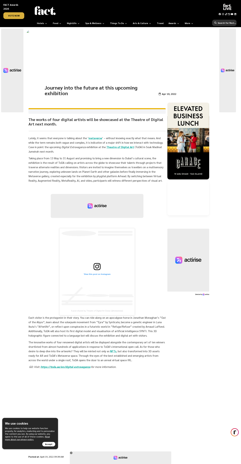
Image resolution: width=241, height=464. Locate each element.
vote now (14, 15)
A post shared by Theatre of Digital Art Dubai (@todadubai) (97, 311)
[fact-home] (45, 11)
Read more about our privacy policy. (27, 438)
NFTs (113, 351)
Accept (48, 444)
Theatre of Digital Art (120, 147)
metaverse (95, 138)
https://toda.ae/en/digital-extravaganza (65, 367)
